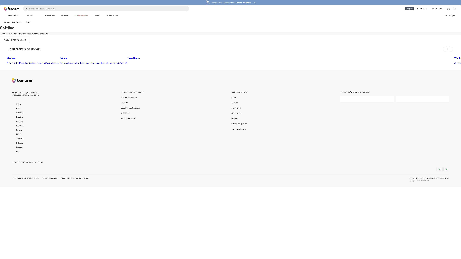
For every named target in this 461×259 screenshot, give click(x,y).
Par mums (234, 103)
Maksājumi (125, 113)
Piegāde (124, 103)
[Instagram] (19, 167)
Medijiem (234, 118)
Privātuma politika (50, 178)
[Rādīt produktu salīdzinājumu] (448, 8)
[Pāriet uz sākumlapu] (12, 9)
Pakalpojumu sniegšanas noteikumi (25, 178)
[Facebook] (13, 167)
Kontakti (233, 97)
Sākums (6, 22)
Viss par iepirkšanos (129, 97)
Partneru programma (238, 124)
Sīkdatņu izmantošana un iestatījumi (75, 178)
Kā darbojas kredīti (128, 118)
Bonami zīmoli (17, 22)
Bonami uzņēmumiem (238, 129)
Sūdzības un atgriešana (130, 108)
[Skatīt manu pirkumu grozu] (454, 8)
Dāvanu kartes (236, 113)
